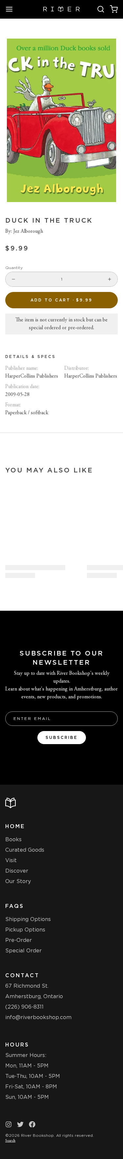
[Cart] (114, 9)
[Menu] (11, 9)
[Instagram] (8, 1124)
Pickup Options (25, 930)
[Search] (101, 9)
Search (10, 1141)
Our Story (18, 881)
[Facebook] (32, 1124)
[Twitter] (20, 1124)
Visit (11, 860)
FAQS (14, 906)
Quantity (14, 267)
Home (15, 826)
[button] (61, 300)
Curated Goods (24, 850)
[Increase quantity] (109, 279)
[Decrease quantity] (13, 279)
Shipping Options (28, 919)
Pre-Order (18, 940)
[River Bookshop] (61, 9)
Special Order (23, 950)
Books (13, 839)
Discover (16, 871)
